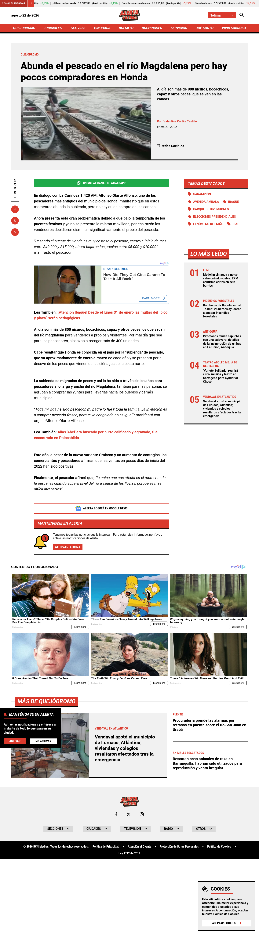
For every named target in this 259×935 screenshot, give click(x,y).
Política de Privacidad (106, 846)
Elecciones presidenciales (214, 216)
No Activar (43, 741)
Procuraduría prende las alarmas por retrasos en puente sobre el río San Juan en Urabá (209, 725)
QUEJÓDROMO (24, 28)
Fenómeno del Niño (208, 224)
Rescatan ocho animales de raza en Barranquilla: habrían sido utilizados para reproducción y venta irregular (207, 763)
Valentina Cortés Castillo (180, 121)
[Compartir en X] (15, 220)
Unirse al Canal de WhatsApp (104, 183)
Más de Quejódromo (46, 701)
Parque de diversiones (211, 209)
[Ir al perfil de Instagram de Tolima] (142, 814)
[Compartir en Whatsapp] (15, 232)
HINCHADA (102, 28)
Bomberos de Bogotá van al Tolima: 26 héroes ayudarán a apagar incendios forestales (222, 311)
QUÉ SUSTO (204, 28)
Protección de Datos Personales (179, 846)
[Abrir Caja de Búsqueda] (241, 15)
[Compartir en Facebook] (15, 209)
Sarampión (202, 194)
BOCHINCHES (152, 28)
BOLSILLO (126, 28)
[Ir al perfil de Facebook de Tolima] (116, 814)
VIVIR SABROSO (234, 28)
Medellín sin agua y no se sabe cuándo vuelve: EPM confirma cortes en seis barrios (220, 280)
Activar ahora (68, 547)
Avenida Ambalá (206, 202)
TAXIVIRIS (78, 28)
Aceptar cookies (224, 923)
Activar (14, 741)
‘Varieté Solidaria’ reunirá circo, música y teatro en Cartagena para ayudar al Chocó (220, 376)
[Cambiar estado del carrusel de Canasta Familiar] (30, 3)
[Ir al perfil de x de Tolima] (128, 814)
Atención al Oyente (139, 846)
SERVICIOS (179, 28)
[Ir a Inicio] (129, 15)
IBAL (235, 224)
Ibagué (233, 202)
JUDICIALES (53, 28)
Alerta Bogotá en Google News (105, 508)
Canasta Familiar (13, 3)
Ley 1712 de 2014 (129, 853)
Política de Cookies (226, 914)
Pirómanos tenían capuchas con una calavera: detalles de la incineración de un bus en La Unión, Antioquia (222, 341)
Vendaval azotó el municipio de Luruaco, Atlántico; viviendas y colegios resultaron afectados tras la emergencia (222, 409)
